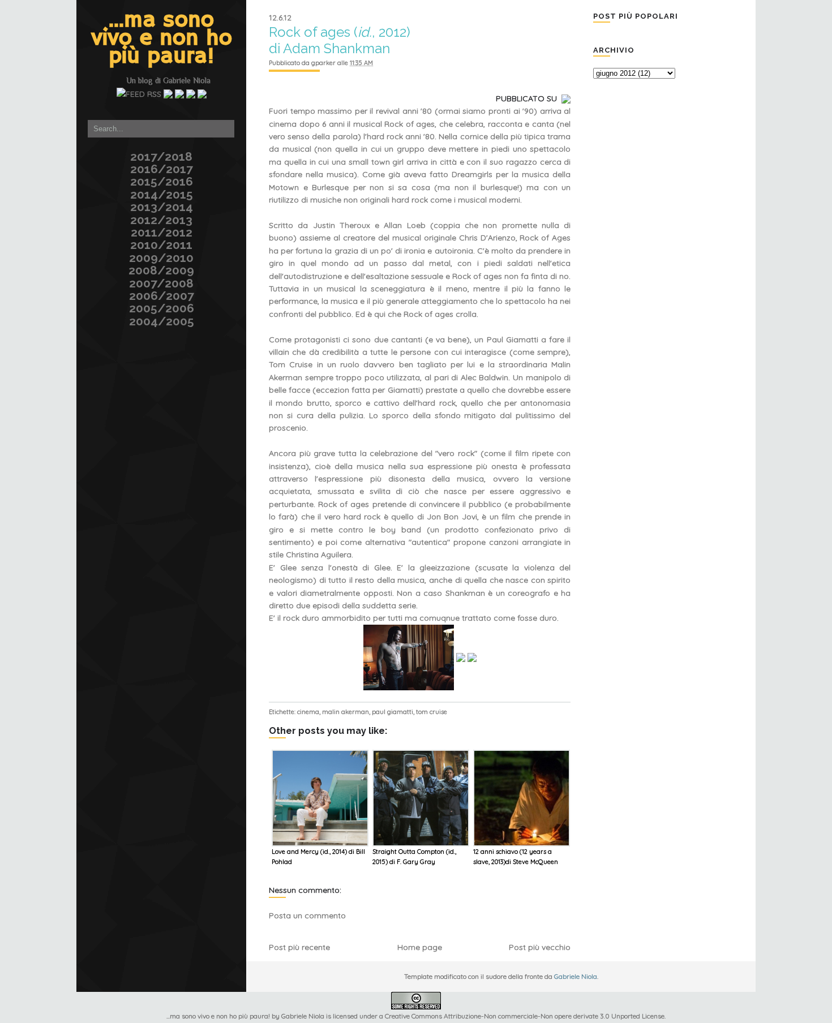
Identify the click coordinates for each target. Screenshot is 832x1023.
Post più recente (299, 947)
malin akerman (345, 712)
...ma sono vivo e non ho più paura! (161, 38)
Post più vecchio (540, 947)
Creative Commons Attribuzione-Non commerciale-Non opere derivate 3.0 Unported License (524, 1016)
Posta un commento (307, 915)
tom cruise (431, 712)
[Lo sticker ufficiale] (75, 70)
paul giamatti (392, 712)
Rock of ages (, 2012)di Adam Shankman (339, 40)
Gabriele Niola (187, 80)
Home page (419, 947)
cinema (308, 712)
